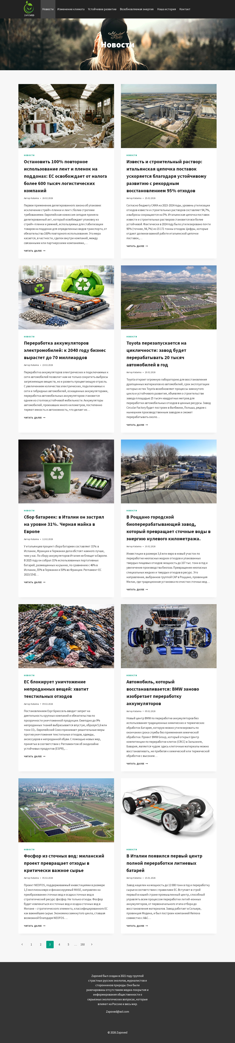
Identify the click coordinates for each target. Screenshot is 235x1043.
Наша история (166, 9)
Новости (48, 9)
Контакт (184, 9)
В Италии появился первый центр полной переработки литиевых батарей (164, 863)
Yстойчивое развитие (102, 9)
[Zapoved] (28, 9)
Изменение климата (70, 9)
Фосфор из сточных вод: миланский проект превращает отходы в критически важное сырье (64, 863)
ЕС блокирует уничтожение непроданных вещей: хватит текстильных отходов (56, 689)
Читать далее (34, 250)
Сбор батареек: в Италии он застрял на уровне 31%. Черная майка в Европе (64, 524)
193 (83, 944)
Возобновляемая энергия (137, 9)
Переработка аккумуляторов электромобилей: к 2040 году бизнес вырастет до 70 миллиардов (65, 350)
